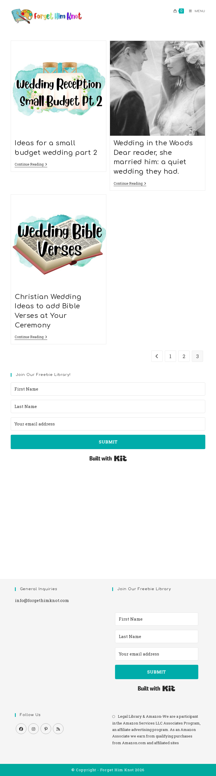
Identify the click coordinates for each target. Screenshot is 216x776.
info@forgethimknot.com (42, 600)
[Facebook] (21, 728)
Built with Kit (108, 458)
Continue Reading (31, 164)
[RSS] (58, 728)
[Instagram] (33, 728)
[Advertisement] (108, 514)
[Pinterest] (45, 728)
